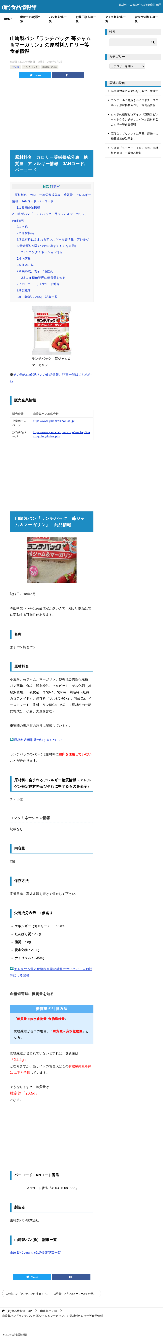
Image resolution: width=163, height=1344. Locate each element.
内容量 (24, 258)
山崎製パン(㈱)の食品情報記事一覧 (35, 1252)
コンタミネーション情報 (42, 252)
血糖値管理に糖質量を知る (43, 277)
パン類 (15, 67)
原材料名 (25, 233)
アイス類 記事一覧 (115, 19)
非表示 (55, 186)
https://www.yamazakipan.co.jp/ (54, 420)
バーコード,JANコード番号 (38, 284)
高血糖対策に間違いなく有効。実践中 (134, 91)
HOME (8, 19)
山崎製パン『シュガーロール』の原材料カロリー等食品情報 (77, 1293)
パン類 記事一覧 (58, 19)
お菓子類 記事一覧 (86, 19)
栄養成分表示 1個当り (35, 271)
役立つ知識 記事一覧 (146, 19)
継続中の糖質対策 (30, 19)
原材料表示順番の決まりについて (38, 740)
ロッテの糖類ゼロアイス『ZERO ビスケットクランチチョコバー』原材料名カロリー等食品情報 (134, 119)
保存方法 (25, 265)
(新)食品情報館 (19, 7)
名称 (22, 226)
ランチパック (30, 67)
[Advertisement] (51, 110)
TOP (19, 1311)
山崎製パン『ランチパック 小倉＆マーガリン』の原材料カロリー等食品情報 (29, 1293)
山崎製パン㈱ (49, 67)
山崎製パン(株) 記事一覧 (37, 296)
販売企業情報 (28, 207)
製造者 (24, 290)
